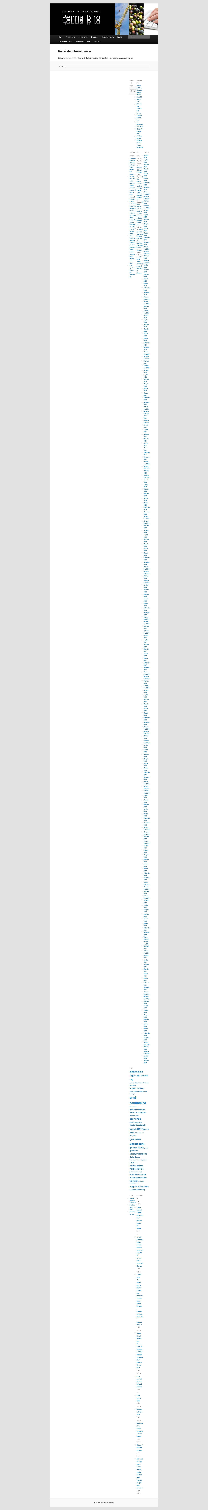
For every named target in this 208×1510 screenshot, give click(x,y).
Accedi (132, 1198)
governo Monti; (137, 1147)
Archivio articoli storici (65, 42)
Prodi (140, 1172)
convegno (132, 1094)
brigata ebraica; (137, 1088)
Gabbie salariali (139, 1133)
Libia (132, 1162)
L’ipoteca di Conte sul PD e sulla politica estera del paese (140, 1218)
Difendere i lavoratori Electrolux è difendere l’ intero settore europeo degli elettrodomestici (133, 249)
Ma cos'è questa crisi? (139, 131)
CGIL (145, 1091)
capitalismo (140, 1091)
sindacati (134, 1180)
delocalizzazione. (137, 1109)
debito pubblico (134, 1107)
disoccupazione (134, 1115)
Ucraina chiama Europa (139, 170)
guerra (146, 1148)
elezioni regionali (137, 1124)
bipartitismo (133, 1085)
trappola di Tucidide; (139, 1186)
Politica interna (70, 37)
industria (132, 1160)
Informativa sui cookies (83, 42)
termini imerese (134, 1184)
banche (140, 1083)
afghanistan (136, 1071)
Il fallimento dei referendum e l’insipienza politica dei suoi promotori (140, 188)
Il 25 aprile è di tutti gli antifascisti (139, 1381)
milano (136, 1163)
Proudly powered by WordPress (104, 1502)
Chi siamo (97, 42)
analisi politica (134, 1083)
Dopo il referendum (140, 1412)
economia (135, 1118)
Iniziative (140, 127)
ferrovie (133, 1129)
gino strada (133, 1135)
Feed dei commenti (132, 1207)
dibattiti (139, 115)
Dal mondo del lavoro (107, 37)
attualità (139, 97)
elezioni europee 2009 (136, 1122)
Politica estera (82, 37)
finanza (145, 1129)
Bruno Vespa (133, 1091)
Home (60, 37)
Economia (94, 37)
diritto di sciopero (138, 1112)
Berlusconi (146, 1083)
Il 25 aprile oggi (139, 1398)
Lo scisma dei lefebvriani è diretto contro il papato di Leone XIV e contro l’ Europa (133, 187)
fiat (139, 1129)
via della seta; (138, 1189)
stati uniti (141, 1181)
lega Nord (143, 1160)
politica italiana (134, 1172)
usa (131, 1190)
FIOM (132, 1132)
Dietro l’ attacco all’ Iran (140, 1447)
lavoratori (138, 1160)
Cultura (119, 37)
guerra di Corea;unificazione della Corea (138, 1153)
